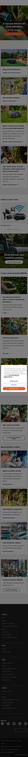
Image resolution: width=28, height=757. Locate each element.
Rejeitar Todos (14, 384)
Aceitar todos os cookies (14, 388)
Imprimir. (10, 377)
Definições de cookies (14, 381)
